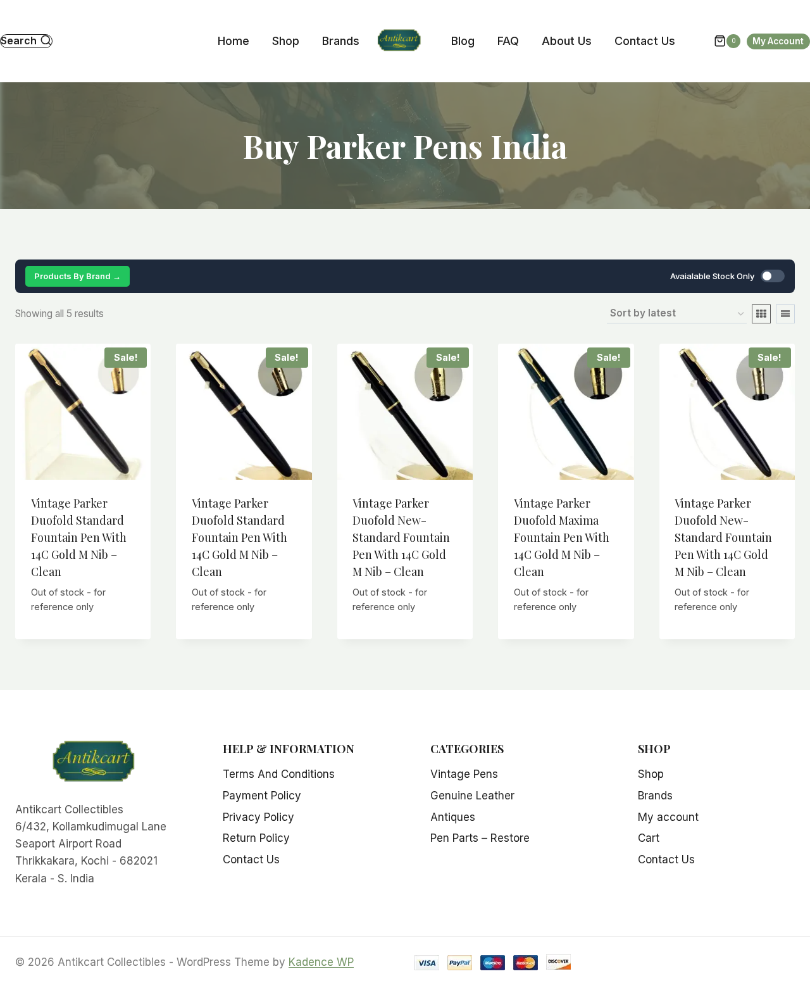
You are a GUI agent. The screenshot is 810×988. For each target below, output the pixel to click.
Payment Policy (262, 795)
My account (668, 817)
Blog (463, 40)
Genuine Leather (472, 795)
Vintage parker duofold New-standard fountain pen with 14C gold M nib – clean (401, 537)
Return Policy (256, 838)
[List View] (785, 313)
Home (233, 40)
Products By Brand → (77, 276)
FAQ (508, 40)
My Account (778, 41)
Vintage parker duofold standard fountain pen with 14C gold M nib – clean (79, 537)
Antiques (452, 817)
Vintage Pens (464, 774)
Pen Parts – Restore (480, 838)
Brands (340, 40)
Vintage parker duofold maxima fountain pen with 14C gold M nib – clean (561, 537)
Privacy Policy (258, 817)
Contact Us (644, 40)
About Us (567, 40)
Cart (648, 838)
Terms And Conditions (279, 774)
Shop (285, 40)
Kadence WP (321, 962)
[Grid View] (761, 313)
